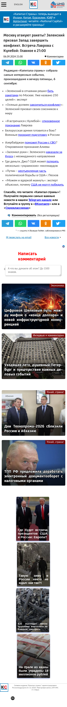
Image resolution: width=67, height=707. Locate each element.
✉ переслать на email (18, 237)
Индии (17, 17)
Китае (27, 17)
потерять (53, 161)
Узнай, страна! (55, 392)
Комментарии (55, 56)
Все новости (52, 237)
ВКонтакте (42, 204)
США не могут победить (47, 185)
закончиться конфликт (45, 105)
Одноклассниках (17, 208)
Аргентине (20, 21)
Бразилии (38, 17)
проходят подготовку (32, 135)
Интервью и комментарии (48, 335)
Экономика (57, 285)
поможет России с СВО (40, 142)
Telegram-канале (40, 200)
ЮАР (50, 17)
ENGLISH (18, 4)
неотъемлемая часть (32, 171)
